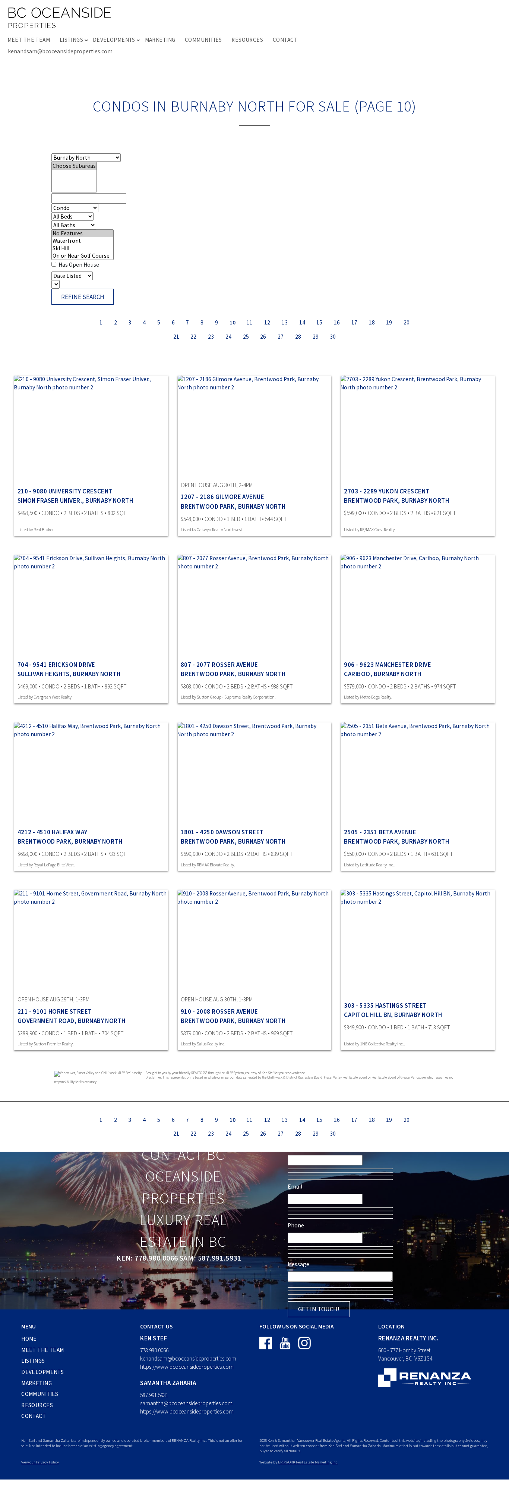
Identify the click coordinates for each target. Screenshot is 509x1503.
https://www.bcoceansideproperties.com (187, 1366)
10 (232, 322)
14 (302, 322)
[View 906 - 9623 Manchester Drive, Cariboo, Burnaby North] (418, 606)
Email (295, 1186)
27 (281, 336)
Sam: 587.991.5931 (210, 1257)
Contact (285, 39)
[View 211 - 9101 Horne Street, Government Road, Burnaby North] (91, 941)
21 (176, 336)
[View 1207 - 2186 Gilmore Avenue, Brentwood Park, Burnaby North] (255, 427)
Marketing (160, 39)
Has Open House (78, 264)
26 (263, 336)
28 (298, 336)
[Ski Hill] (82, 248)
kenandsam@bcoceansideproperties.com (60, 51)
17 (354, 322)
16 (337, 322)
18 (372, 322)
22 (193, 336)
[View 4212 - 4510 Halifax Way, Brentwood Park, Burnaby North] (91, 773)
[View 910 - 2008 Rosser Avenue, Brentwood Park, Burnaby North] (255, 941)
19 (389, 322)
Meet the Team (28, 39)
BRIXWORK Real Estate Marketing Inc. (308, 1462)
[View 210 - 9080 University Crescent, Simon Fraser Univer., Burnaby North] (91, 427)
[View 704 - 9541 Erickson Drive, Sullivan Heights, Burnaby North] (91, 606)
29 (316, 336)
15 (319, 322)
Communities (203, 39)
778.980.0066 (154, 1350)
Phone (296, 1225)
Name (295, 1147)
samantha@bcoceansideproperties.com (186, 1403)
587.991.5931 (154, 1395)
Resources (247, 39)
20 (407, 322)
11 (250, 322)
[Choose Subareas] (74, 166)
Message (298, 1264)
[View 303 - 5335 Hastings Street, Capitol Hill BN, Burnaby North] (418, 941)
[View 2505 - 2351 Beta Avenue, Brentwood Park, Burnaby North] (418, 773)
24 (228, 336)
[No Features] (82, 233)
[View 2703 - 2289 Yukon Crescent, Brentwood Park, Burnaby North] (418, 427)
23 (211, 336)
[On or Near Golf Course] (82, 256)
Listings (33, 1360)
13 (285, 322)
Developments (42, 1371)
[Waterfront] (82, 241)
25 (246, 336)
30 (333, 336)
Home (29, 1338)
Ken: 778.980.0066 (147, 1257)
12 (267, 322)
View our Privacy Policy (40, 1462)
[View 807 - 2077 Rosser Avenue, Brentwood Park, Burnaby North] (255, 606)
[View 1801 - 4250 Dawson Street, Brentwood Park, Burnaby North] (255, 773)
